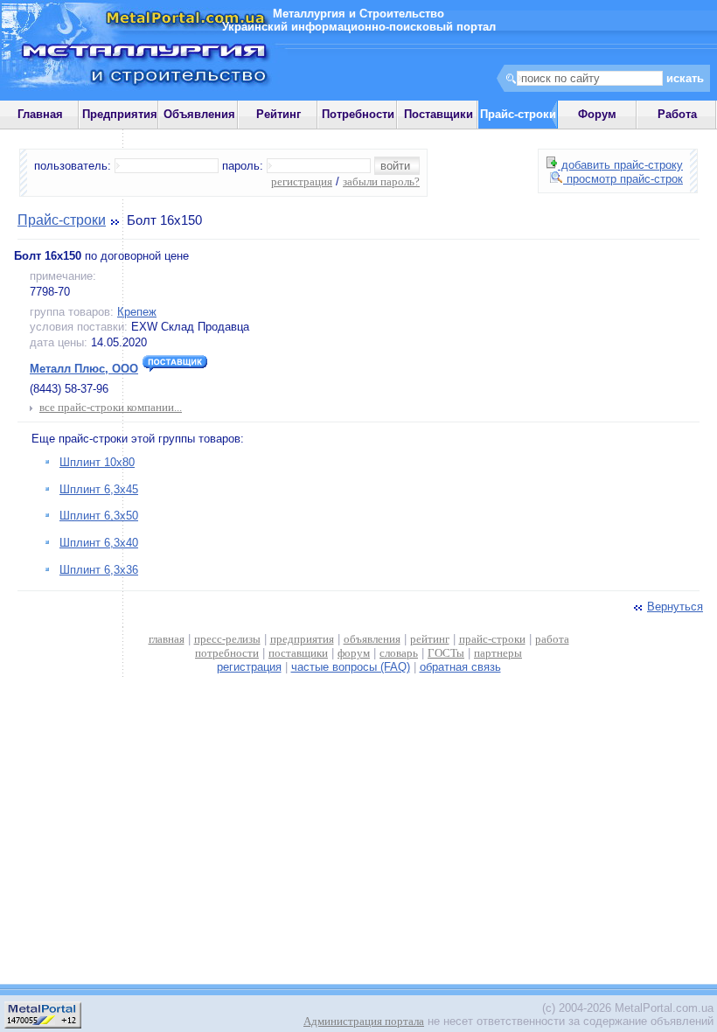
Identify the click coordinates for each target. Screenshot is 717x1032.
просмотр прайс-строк (623, 178)
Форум (597, 114)
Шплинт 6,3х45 (98, 489)
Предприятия (119, 114)
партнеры (498, 652)
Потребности (358, 114)
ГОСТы (446, 652)
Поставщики (438, 114)
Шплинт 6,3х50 (98, 515)
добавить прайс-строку (620, 164)
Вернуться (675, 606)
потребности (227, 652)
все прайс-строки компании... (110, 407)
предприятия (302, 638)
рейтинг (429, 638)
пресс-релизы (227, 638)
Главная (40, 114)
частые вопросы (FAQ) (350, 666)
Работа (677, 114)
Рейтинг (278, 114)
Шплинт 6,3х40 (98, 542)
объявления (372, 638)
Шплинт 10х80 (97, 462)
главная (166, 638)
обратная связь (460, 666)
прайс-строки (492, 638)
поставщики (298, 652)
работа (552, 638)
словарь (398, 652)
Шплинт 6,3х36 (98, 569)
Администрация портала (363, 1021)
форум (354, 652)
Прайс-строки (61, 220)
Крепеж (137, 311)
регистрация (301, 181)
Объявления (199, 114)
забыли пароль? (381, 181)
